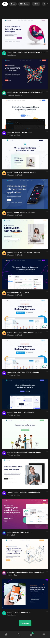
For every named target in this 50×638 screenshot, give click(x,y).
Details (30, 37)
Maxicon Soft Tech (14, 175)
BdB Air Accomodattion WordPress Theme (24, 452)
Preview (20, 37)
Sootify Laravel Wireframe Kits (19, 532)
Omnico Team (12, 575)
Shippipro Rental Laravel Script (19, 132)
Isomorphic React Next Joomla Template (23, 372)
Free (13, 4)
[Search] (19, 634)
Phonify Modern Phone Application (21, 212)
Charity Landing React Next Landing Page (23, 492)
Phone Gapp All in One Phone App (20, 412)
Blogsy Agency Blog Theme (18, 292)
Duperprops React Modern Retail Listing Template (27, 572)
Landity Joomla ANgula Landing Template (23, 252)
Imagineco (11, 55)
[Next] (47, 4)
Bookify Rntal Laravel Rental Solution (21, 172)
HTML (36, 4)
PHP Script (24, 4)
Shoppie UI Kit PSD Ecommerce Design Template (26, 92)
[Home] (6, 634)
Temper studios (13, 135)
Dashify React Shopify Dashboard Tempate (24, 332)
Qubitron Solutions (14, 95)
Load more (25, 623)
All (5, 4)
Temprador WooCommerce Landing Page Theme (26, 52)
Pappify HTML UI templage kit (18, 612)
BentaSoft (11, 535)
